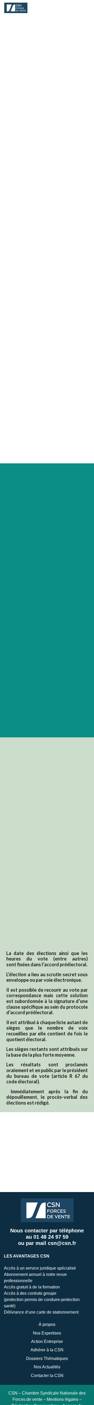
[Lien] (15, 8)
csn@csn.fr (62, 1243)
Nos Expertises (47, 1333)
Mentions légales (62, 1399)
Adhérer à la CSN (47, 1350)
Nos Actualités (47, 1367)
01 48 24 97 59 (50, 1237)
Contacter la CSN (47, 1375)
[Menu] (79, 7)
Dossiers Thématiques (47, 1358)
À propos (47, 1324)
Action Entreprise (47, 1341)
